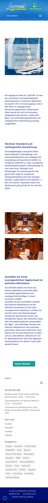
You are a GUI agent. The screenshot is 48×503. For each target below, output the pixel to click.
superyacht (25, 466)
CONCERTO (10, 450)
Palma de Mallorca (27, 462)
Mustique (9, 458)
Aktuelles (9, 427)
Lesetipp (8, 431)
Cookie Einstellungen (22, 497)
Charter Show (30, 446)
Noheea (26, 458)
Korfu (19, 450)
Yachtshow (29, 473)
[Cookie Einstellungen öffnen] (5, 499)
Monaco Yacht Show (13, 454)
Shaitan (9, 466)
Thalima (22, 469)
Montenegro (29, 454)
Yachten (8, 424)
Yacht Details (22, 363)
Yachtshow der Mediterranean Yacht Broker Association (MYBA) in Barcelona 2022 (22, 410)
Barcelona (18, 446)
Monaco (27, 450)
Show (17, 466)
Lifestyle (8, 435)
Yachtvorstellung (12, 477)
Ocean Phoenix (11, 462)
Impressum (14, 494)
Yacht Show (17, 473)
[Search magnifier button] (41, 383)
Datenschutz (29, 494)
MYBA (18, 458)
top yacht (31, 469)
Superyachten (11, 469)
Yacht (8, 473)
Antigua (9, 446)
